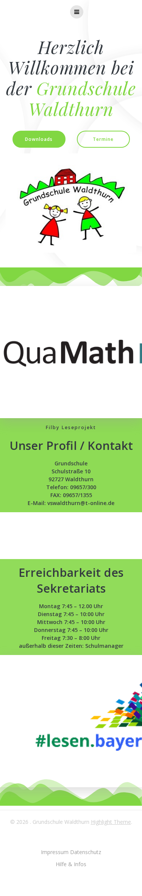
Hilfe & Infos (71, 864)
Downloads (39, 139)
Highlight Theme (111, 821)
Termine (103, 139)
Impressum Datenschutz (71, 852)
